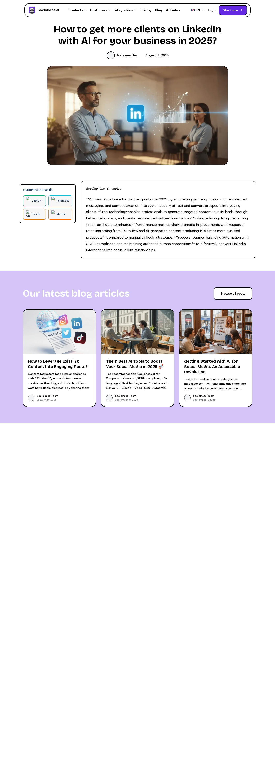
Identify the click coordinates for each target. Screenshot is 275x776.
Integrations (123, 10)
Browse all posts (232, 293)
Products (75, 10)
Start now (230, 10)
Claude (35, 213)
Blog (158, 10)
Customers (98, 10)
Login (212, 10)
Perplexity (63, 200)
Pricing (145, 10)
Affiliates (173, 10)
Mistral (61, 213)
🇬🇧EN (195, 10)
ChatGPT (37, 200)
